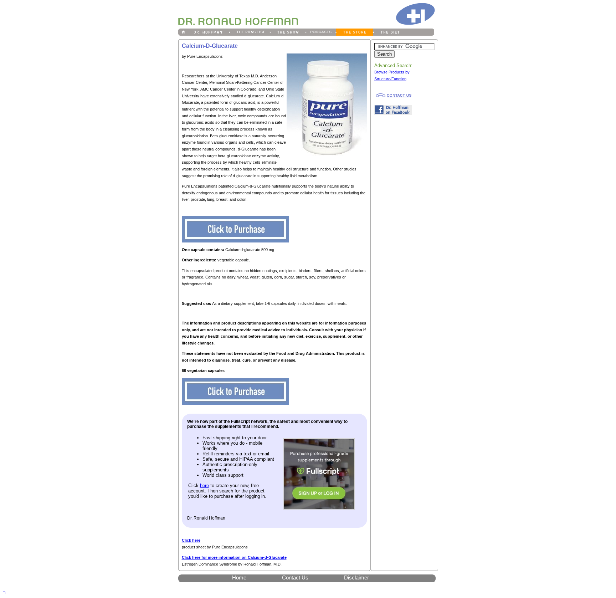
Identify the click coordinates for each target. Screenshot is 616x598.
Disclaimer (356, 578)
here (204, 485)
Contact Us (295, 578)
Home (239, 578)
